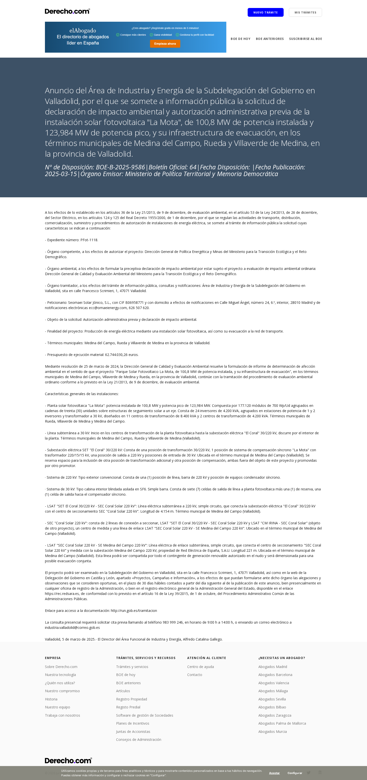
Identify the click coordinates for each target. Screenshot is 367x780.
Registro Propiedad (131, 699)
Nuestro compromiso (62, 690)
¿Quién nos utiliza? (60, 682)
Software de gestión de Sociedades (144, 715)
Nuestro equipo (57, 707)
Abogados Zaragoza (274, 715)
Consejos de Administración (138, 739)
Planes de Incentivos (132, 723)
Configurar (295, 773)
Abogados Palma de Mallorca (282, 723)
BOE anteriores (270, 39)
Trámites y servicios (132, 666)
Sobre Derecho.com (61, 666)
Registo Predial (128, 707)
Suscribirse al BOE (305, 39)
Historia (51, 699)
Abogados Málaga (273, 690)
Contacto (194, 674)
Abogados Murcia (272, 731)
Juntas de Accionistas (133, 731)
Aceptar (274, 773)
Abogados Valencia (273, 682)
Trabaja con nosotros (62, 715)
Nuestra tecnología (60, 674)
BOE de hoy (240, 39)
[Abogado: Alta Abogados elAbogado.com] (135, 37)
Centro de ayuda (200, 666)
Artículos (123, 690)
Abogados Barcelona (275, 674)
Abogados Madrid (272, 666)
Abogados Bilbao (272, 707)
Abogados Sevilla (272, 699)
